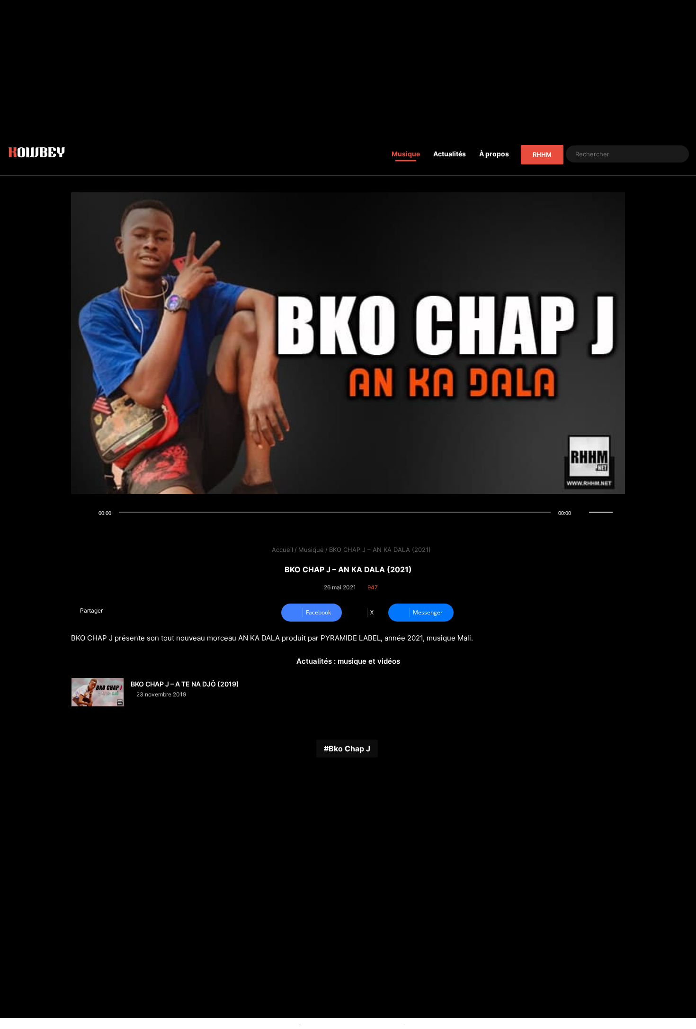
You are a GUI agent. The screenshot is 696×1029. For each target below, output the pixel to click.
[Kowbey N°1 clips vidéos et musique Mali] (36, 154)
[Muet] (581, 513)
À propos (494, 154)
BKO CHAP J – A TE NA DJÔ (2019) (185, 684)
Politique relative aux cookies (253, 1023)
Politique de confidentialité (447, 1023)
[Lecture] (88, 513)
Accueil (281, 549)
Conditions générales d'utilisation (352, 1023)
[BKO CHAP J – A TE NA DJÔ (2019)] (97, 692)
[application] (348, 513)
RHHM (542, 154)
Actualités (449, 154)
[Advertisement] (348, 66)
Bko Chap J (349, 748)
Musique (406, 154)
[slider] (602, 502)
